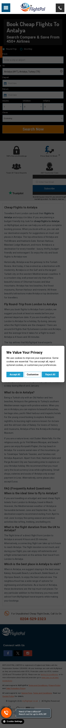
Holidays (17, 7)
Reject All (50, 374)
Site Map (53, 7)
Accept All (15, 374)
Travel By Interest (35, 7)
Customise (32, 374)
